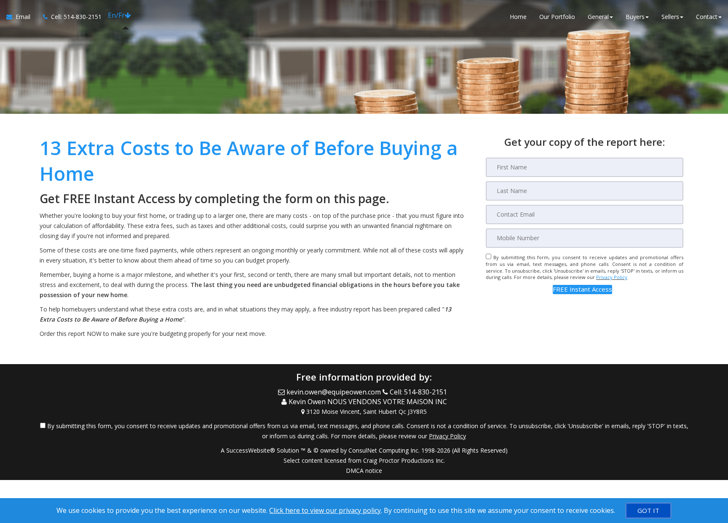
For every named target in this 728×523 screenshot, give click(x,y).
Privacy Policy (611, 277)
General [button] (598, 17)
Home (518, 17)
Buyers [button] (635, 17)
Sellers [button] (670, 17)
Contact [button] (706, 17)
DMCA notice (364, 471)
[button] (582, 289)
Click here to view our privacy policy (325, 510)
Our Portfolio (557, 17)
